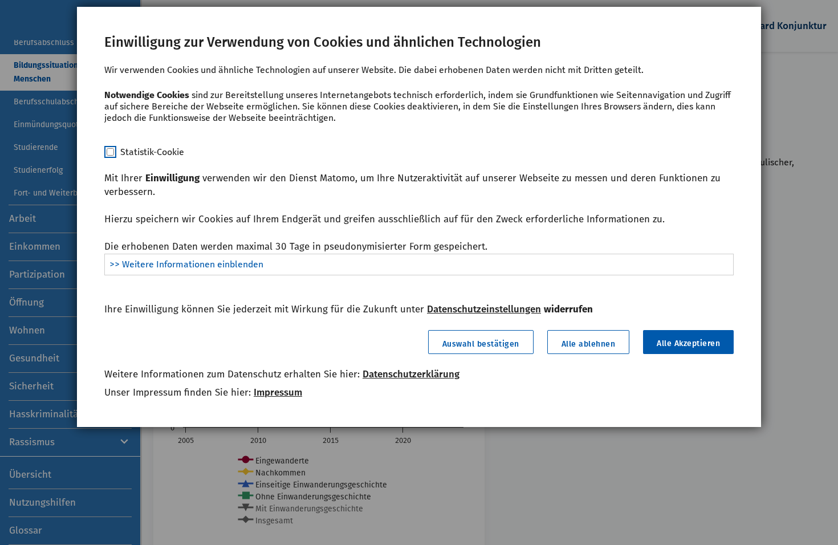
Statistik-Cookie (152, 152)
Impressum (278, 392)
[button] (481, 342)
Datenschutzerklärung (411, 374)
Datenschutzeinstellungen (484, 309)
